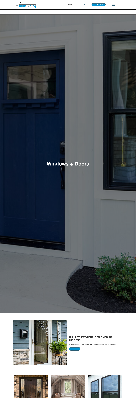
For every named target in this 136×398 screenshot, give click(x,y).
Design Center (99, 4)
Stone (61, 12)
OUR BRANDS (74, 349)
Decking (76, 12)
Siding (22, 12)
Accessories (111, 12)
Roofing (93, 12)
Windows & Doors (41, 12)
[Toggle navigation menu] (113, 5)
